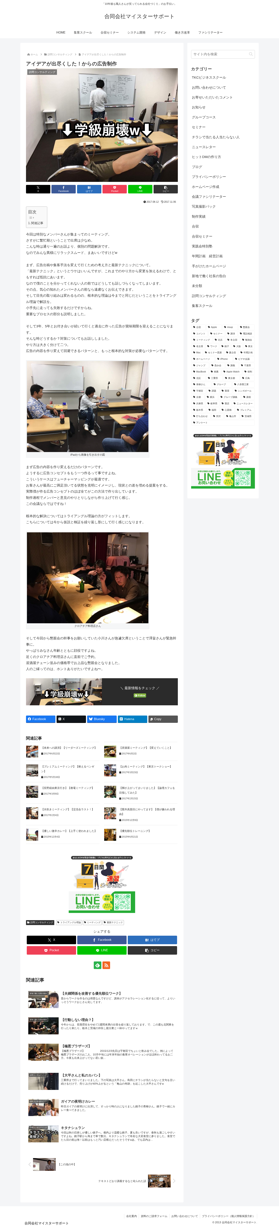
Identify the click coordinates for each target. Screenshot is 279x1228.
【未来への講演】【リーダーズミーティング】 (69, 747)
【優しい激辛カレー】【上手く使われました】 (69, 830)
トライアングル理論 (70, 922)
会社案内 (131, 1216)
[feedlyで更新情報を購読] (97, 965)
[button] (166, 189)
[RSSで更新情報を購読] (106, 965)
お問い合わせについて (184, 1216)
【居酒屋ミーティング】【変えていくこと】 (145, 747)
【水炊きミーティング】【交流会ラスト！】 (68, 809)
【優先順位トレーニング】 (135, 830)
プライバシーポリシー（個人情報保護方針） (228, 1216)
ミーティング (94, 922)
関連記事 (37, 223)
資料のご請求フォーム (154, 1216)
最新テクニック (115, 922)
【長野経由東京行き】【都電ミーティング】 (67, 787)
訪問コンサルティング (41, 922)
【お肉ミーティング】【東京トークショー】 (146, 766)
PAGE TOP (269, 1188)
